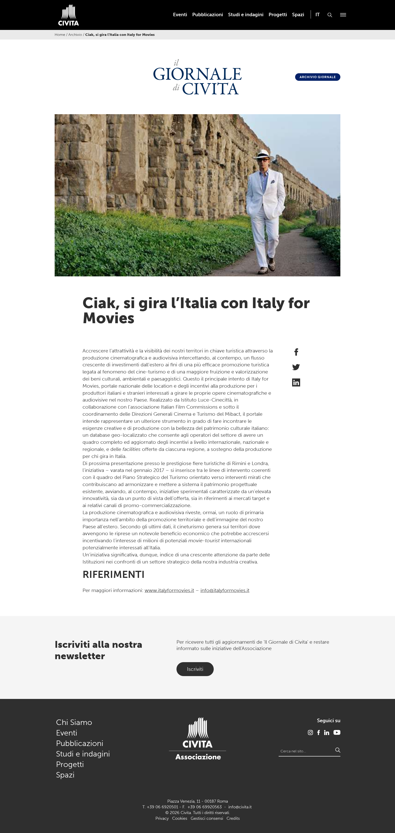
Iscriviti (195, 669)
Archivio (75, 34)
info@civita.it (240, 806)
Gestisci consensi (207, 818)
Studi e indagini (246, 14)
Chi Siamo (74, 722)
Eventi (180, 14)
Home (60, 34)
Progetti (278, 14)
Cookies (179, 818)
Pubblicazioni (207, 14)
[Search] (337, 750)
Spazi (298, 14)
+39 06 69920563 (204, 806)
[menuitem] (180, 14)
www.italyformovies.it (169, 590)
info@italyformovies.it (224, 590)
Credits (233, 818)
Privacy (162, 818)
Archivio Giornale (318, 77)
